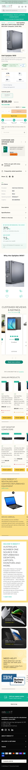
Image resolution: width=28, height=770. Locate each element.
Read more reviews (14, 362)
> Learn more (7, 596)
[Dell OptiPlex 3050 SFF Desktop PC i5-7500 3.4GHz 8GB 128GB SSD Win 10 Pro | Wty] (7, 386)
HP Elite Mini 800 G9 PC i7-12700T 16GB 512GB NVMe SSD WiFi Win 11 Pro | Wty (19, 451)
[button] (13, 358)
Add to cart (13, 154)
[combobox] (14, 10)
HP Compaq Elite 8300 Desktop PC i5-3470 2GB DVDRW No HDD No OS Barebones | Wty (6, 452)
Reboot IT (7, 766)
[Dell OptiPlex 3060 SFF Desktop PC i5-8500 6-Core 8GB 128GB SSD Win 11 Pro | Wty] (19, 386)
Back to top (14, 704)
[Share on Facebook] (9, 176)
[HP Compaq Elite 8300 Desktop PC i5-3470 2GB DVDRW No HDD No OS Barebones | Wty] (7, 438)
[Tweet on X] (6, 176)
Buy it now (14, 116)
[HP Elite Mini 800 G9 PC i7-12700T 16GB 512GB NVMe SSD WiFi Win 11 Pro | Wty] (19, 438)
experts (21, 371)
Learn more (4, 488)
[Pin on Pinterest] (12, 176)
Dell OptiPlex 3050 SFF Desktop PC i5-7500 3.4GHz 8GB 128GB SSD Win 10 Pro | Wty (6, 399)
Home (3, 23)
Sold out (19, 111)
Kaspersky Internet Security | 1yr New (17, 148)
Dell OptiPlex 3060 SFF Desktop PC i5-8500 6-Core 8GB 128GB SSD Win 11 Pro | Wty (19, 400)
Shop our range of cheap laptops (14, 19)
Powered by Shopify (14, 766)
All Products (11, 23)
